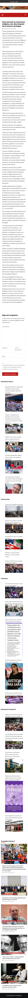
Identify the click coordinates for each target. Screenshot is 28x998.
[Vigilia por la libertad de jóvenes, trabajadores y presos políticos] (14, 724)
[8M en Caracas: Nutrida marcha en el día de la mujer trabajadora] (14, 699)
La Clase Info (6, 28)
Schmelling (5, 872)
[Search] (25, 14)
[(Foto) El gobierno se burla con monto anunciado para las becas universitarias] (14, 826)
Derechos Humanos (12, 860)
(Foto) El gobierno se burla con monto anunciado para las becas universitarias (13, 817)
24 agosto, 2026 (11, 901)
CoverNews (10, 995)
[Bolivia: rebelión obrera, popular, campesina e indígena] (14, 568)
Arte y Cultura (10, 953)
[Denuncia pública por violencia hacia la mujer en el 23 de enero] (14, 639)
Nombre (5, 348)
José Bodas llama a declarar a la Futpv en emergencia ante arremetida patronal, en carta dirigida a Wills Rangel (13, 928)
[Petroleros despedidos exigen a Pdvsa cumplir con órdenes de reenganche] (14, 466)
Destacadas (19, 860)
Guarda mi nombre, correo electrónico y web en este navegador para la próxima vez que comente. (14, 367)
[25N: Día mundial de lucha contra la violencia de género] (14, 592)
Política (4, 862)
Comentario (6, 326)
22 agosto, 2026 (11, 931)
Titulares (5, 860)
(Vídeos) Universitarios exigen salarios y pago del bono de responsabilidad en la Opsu (13, 439)
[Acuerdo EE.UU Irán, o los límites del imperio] (14, 544)
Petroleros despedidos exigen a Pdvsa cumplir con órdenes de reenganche (13, 457)
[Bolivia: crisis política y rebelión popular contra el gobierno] (14, 528)
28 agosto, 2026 (11, 872)
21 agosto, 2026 (11, 960)
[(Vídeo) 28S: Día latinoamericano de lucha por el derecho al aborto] (14, 610)
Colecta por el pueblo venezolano (14, 504)
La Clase (4, 953)
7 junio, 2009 (13, 28)
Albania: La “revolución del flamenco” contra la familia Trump (12, 554)
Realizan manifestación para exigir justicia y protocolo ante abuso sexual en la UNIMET (13, 778)
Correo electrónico (18, 349)
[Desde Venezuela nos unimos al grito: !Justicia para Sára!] (14, 676)
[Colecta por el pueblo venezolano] (14, 511)
